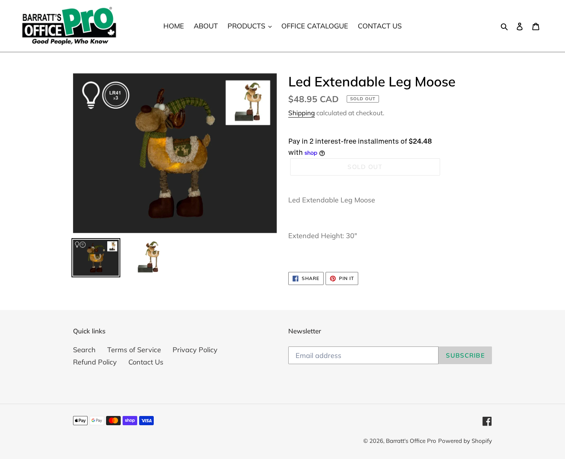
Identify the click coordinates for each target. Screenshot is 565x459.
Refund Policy (95, 362)
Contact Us (145, 362)
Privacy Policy (195, 349)
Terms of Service (134, 349)
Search (84, 349)
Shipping (301, 113)
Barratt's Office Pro (411, 440)
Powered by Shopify (465, 440)
